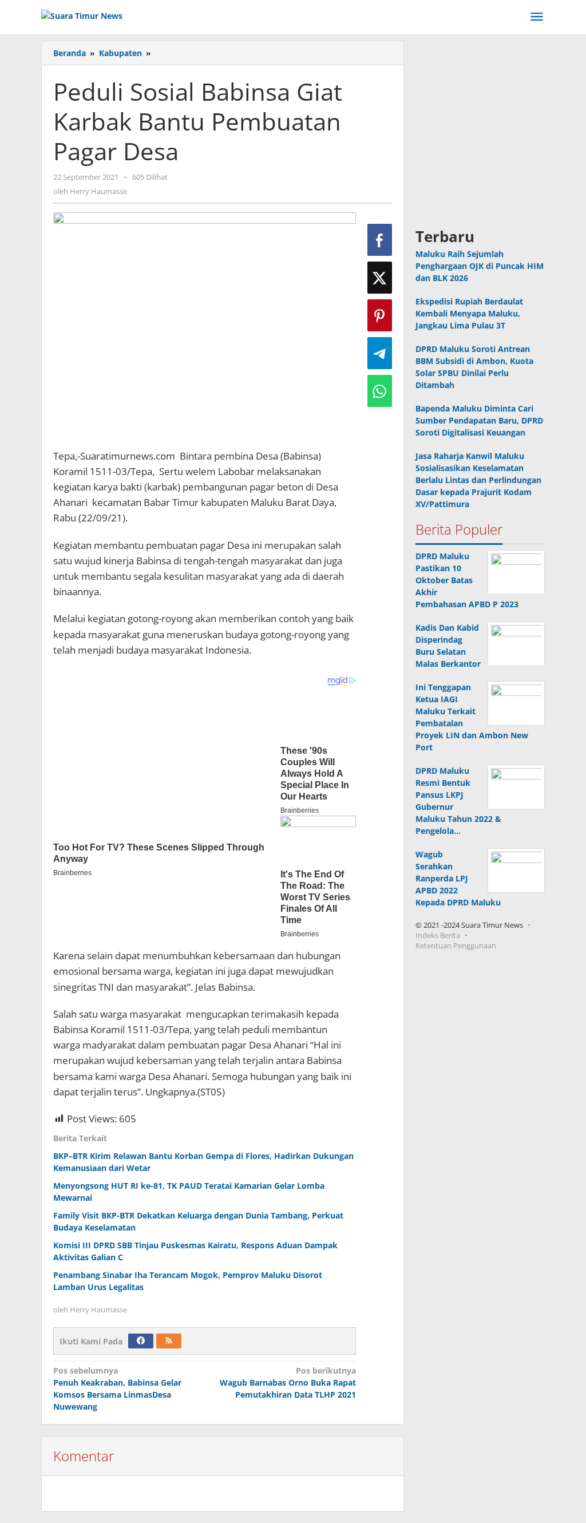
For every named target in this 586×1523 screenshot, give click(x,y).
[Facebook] (140, 1341)
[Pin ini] (379, 315)
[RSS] (168, 1341)
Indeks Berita (437, 935)
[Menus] (537, 17)
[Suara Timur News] (81, 14)
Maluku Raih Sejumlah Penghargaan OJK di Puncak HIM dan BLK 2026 (479, 265)
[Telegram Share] (379, 353)
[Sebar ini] (379, 240)
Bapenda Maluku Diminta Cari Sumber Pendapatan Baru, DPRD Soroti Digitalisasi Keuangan (479, 420)
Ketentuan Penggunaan (455, 945)
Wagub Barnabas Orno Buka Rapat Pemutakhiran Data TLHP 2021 (288, 1382)
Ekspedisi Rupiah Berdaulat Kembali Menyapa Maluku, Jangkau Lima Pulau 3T (469, 313)
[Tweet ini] (379, 278)
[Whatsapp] (379, 391)
